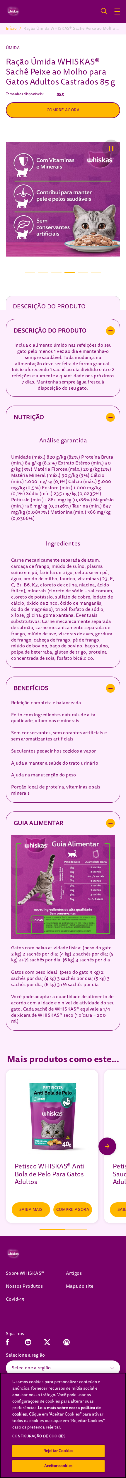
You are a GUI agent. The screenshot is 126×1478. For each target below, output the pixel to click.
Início (11, 28)
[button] (120, 11)
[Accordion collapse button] (110, 330)
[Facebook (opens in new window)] (7, 1344)
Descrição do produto (49, 306)
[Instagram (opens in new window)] (66, 1344)
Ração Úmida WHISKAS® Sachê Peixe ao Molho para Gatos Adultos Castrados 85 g (71, 28)
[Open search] (103, 10)
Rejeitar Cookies (58, 1451)
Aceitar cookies (58, 1466)
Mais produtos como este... (63, 1059)
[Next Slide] (107, 1146)
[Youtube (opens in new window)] (28, 1344)
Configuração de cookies (39, 1436)
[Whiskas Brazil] (21, 1253)
